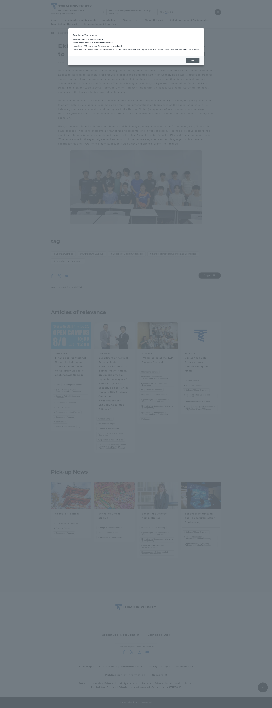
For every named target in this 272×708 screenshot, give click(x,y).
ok (192, 60)
